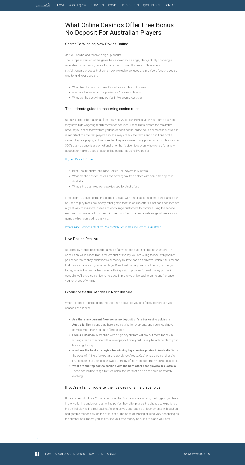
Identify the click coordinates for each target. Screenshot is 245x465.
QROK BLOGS (151, 5)
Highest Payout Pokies (79, 159)
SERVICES (97, 5)
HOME (61, 5)
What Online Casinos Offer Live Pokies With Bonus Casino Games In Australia (113, 227)
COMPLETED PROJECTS (123, 5)
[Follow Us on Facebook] (37, 454)
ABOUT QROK (77, 5)
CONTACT (170, 5)
